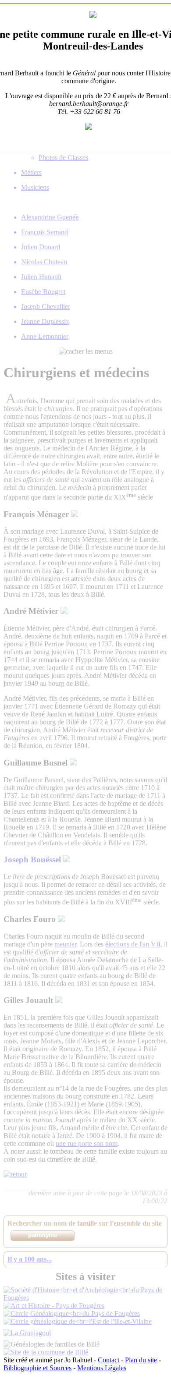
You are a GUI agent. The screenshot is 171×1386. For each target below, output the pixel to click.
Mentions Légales (101, 1368)
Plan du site (141, 1360)
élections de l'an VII (132, 944)
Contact (108, 1360)
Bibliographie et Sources (37, 1368)
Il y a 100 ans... (29, 1259)
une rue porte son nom (87, 1143)
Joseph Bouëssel (33, 859)
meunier (65, 944)
